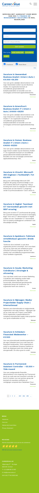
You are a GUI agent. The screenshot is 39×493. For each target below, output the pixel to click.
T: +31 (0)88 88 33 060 (9, 469)
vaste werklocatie (17, 52)
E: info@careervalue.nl (8, 472)
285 (27, 396)
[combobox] (19, 42)
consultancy (29, 52)
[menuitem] (30, 4)
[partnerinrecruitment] (16, 4)
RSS (35, 68)
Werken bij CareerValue (9, 425)
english (6, 56)
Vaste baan (22, 64)
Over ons (4, 422)
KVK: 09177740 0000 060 (10, 475)
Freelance (9, 64)
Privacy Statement (7, 428)
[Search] (30, 4)
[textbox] (19, 41)
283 (20, 396)
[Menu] (34, 4)
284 (23, 396)
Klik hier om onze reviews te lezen (12, 450)
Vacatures (5, 419)
